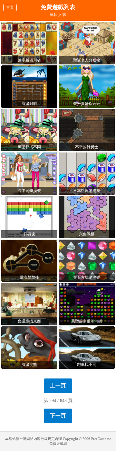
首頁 (10, 7)
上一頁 (58, 385)
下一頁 (58, 415)
